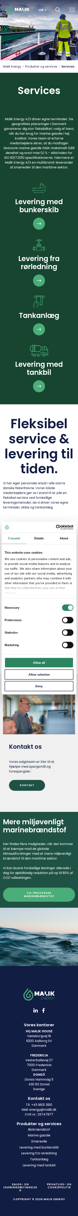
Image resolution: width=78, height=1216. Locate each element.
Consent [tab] (14, 538)
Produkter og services (41, 67)
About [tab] (64, 538)
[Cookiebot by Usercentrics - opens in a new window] (56, 527)
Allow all (39, 662)
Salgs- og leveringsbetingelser (20, 1187)
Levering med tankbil (39, 1165)
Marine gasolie (39, 1135)
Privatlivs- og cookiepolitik (59, 1185)
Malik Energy (12, 67)
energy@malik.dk (42, 1109)
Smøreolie (39, 1141)
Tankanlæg (39, 1159)
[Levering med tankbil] (39, 386)
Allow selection (39, 674)
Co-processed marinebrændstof (39, 894)
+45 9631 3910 (41, 1104)
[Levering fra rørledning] (39, 281)
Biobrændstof (39, 1129)
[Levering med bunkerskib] (39, 224)
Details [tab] (39, 538)
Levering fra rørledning (39, 1153)
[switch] (64, 619)
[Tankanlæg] (39, 329)
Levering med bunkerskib (39, 1147)
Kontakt (27, 785)
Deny (39, 686)
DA (41, 10)
